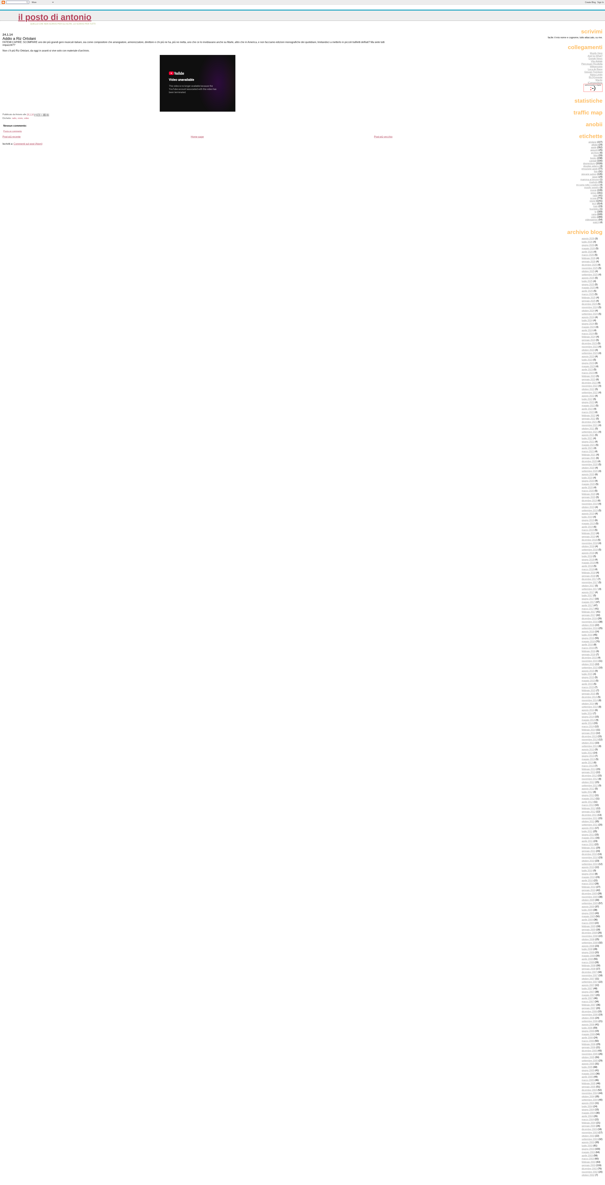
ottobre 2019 (588, 507)
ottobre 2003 (588, 1135)
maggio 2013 (588, 759)
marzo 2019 (588, 530)
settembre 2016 (590, 628)
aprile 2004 (587, 1116)
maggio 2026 (588, 248)
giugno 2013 (588, 756)
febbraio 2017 (589, 611)
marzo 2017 (588, 608)
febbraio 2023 (589, 376)
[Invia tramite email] (35, 115)
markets (593, 182)
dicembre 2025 (589, 264)
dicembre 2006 (589, 1011)
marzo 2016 (588, 648)
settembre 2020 (590, 471)
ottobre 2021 (588, 428)
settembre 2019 (590, 510)
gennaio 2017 (588, 615)
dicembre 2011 (589, 815)
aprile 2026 (587, 251)
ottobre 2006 (588, 1018)
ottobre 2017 (588, 585)
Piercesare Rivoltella (591, 64)
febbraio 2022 (589, 415)
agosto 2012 (588, 788)
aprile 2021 (587, 448)
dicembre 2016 (589, 618)
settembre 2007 (590, 981)
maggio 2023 (588, 366)
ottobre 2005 (588, 1057)
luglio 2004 (587, 1106)
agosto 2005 (588, 1063)
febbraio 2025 (589, 297)
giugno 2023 (588, 363)
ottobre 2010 (588, 860)
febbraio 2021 (589, 454)
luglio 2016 (587, 634)
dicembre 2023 (589, 343)
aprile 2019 (587, 526)
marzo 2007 (588, 1001)
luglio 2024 (587, 320)
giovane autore (588, 174)
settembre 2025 (590, 274)
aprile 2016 (587, 644)
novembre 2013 (590, 739)
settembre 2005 (590, 1060)
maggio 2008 (588, 955)
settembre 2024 (590, 314)
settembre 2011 (590, 824)
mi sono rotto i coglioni (587, 184)
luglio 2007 (587, 988)
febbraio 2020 (589, 494)
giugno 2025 (588, 284)
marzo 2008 (588, 962)
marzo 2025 (588, 294)
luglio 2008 (587, 949)
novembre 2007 (590, 975)
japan (595, 176)
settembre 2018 (590, 549)
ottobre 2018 (588, 546)
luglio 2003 (587, 1145)
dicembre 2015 (589, 657)
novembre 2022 (590, 386)
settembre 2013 (590, 746)
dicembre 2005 (589, 1050)
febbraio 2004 (589, 1122)
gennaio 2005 (588, 1086)
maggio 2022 (588, 405)
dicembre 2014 (589, 697)
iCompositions (595, 82)
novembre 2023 (590, 346)
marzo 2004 (588, 1119)
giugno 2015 (588, 677)
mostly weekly (591, 187)
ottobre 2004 (588, 1096)
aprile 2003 (587, 1155)
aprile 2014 (587, 723)
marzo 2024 (588, 333)
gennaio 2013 (588, 772)
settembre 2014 (590, 706)
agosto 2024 (588, 317)
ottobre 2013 (588, 742)
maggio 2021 (588, 445)
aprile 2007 (587, 998)
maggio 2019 (588, 523)
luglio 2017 (587, 595)
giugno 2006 (588, 1031)
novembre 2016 (590, 621)
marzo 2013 (588, 765)
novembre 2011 (590, 818)
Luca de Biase (595, 69)
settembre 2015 (590, 667)
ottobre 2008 (588, 939)
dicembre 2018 (589, 539)
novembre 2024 (590, 307)
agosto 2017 (588, 592)
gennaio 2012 (588, 811)
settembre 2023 (590, 353)
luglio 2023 (587, 359)
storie (20, 118)
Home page (197, 136)
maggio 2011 (588, 837)
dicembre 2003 (589, 1129)
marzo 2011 (588, 844)
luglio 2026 (587, 241)
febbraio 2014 (589, 729)
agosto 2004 (588, 1103)
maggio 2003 (588, 1152)
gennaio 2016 (588, 654)
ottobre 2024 (588, 310)
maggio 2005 (588, 1073)
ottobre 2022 (588, 389)
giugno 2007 (588, 991)
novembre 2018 (590, 543)
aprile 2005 (587, 1076)
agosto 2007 (588, 985)
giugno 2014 (588, 716)
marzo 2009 (588, 923)
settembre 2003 (590, 1139)
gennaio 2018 (588, 576)
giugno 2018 (588, 559)
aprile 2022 (587, 408)
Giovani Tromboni (593, 72)
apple (593, 147)
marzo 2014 (588, 726)
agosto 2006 (588, 1024)
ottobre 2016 (588, 625)
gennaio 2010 (588, 890)
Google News (595, 58)
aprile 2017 (587, 605)
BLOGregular (595, 77)
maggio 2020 (588, 484)
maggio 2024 (588, 327)
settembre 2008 (590, 942)
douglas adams (591, 166)
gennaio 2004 (588, 1126)
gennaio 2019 (588, 536)
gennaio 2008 (588, 968)
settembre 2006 (590, 1021)
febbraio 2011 (588, 847)
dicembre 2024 (589, 304)
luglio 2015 (587, 674)
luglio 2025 (587, 281)
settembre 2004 (590, 1099)
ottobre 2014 (588, 703)
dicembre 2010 (589, 854)
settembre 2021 (590, 431)
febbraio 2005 (589, 1083)
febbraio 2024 (589, 336)
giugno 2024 (588, 323)
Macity (599, 80)
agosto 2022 (588, 395)
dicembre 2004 (589, 1090)
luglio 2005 (587, 1067)
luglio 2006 (587, 1027)
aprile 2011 (587, 841)
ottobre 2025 (588, 271)
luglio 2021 (587, 438)
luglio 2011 (587, 831)
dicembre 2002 (589, 1168)
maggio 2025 (588, 287)
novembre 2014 (590, 700)
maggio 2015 (588, 680)
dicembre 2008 (589, 932)
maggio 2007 (588, 995)
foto (596, 171)
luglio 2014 (587, 713)
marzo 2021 (588, 451)
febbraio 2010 (589, 887)
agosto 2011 (588, 828)
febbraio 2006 (589, 1044)
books (593, 158)
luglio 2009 (587, 910)
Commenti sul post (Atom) (28, 143)
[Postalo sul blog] (38, 115)
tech (594, 203)
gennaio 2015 (588, 693)
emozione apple (590, 168)
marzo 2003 (588, 1158)
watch (596, 222)
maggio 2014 (588, 720)
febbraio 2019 (589, 533)
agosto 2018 (588, 553)
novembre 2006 (590, 1014)
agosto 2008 (588, 946)
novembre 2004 (590, 1093)
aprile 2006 (587, 1037)
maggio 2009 (588, 916)
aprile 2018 (587, 566)
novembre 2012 (590, 779)
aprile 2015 (587, 684)
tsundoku (594, 209)
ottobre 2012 (588, 782)
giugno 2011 (588, 834)
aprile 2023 (587, 369)
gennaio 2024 (588, 340)
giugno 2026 (588, 245)
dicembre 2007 (589, 972)
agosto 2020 (588, 474)
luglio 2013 (587, 752)
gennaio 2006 (588, 1047)
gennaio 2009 (588, 929)
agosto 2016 (588, 631)
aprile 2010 (587, 880)
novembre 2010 (590, 857)
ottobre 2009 (588, 900)
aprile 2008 (587, 959)
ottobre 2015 (588, 664)
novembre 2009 (590, 896)
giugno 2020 (588, 480)
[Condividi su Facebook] (44, 115)
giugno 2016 (588, 638)
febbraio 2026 (589, 258)
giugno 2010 (588, 873)
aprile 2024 (587, 330)
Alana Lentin (596, 74)
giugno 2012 (588, 795)
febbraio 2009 (589, 926)
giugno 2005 (588, 1070)
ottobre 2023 (588, 350)
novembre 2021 (590, 425)
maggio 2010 (588, 877)
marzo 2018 (588, 569)
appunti (594, 150)
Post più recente (12, 136)
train (595, 206)
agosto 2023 (588, 356)
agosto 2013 (588, 749)
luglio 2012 (587, 792)
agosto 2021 (588, 435)
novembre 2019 (590, 503)
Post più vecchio (383, 136)
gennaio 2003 (588, 1165)
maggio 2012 (588, 798)
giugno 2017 (588, 598)
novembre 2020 (590, 464)
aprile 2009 (587, 919)
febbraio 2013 (589, 769)
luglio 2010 (587, 870)
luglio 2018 (587, 556)
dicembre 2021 (589, 422)
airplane (592, 142)
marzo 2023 (588, 372)
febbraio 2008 (589, 965)
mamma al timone (589, 179)
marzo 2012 (588, 805)
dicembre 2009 (589, 893)
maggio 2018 (588, 562)
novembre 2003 (590, 1132)
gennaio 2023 (588, 379)
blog (595, 155)
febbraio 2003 (589, 1162)
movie (593, 190)
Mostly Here (596, 53)
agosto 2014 (588, 710)
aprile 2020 (587, 487)
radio (14, 118)
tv (595, 211)
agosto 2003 (588, 1142)
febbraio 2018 (589, 572)
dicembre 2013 (589, 736)
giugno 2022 (588, 402)
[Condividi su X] (41, 115)
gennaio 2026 (588, 261)
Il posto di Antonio (54, 17)
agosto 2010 (588, 867)
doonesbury (589, 163)
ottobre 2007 (588, 978)
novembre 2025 (590, 268)
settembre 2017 (590, 589)
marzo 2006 (588, 1041)
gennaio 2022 (588, 418)
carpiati (592, 160)
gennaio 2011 (588, 851)
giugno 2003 (588, 1149)
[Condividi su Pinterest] (47, 115)
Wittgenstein (596, 66)
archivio (595, 152)
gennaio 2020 (588, 497)
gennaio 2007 (588, 1008)
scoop (593, 198)
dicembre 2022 (589, 382)
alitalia (594, 144)
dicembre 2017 (589, 579)
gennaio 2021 (588, 458)
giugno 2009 (588, 913)
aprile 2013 (587, 762)
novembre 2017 (590, 582)
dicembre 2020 (589, 461)
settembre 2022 (590, 392)
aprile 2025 (587, 291)
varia (593, 214)
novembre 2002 (590, 1172)
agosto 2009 (588, 906)
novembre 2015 (590, 661)
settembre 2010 (590, 864)
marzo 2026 (588, 255)
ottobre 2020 (588, 467)
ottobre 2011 (588, 821)
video (26, 118)
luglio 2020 (587, 477)
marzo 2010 (588, 883)
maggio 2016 (588, 641)
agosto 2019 (588, 513)
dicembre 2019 (589, 500)
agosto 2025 (588, 277)
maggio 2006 (588, 1034)
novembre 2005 (590, 1054)
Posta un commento (12, 131)
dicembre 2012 (589, 775)
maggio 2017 (588, 602)
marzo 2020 (588, 490)
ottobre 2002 (588, 1175)
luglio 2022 (587, 399)
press (593, 192)
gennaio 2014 (588, 733)
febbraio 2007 (589, 1004)
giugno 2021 (588, 441)
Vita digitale (596, 61)
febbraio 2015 (589, 690)
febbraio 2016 (589, 651)
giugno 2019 (588, 520)
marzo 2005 (588, 1080)
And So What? (595, 55)
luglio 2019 (587, 517)
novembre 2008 (590, 936)
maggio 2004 (588, 1112)
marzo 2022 (588, 412)
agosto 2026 (588, 238)
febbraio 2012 (589, 808)
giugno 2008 (588, 952)
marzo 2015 (588, 687)
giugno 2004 (588, 1109)
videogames (591, 219)
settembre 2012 (590, 785)
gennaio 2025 (588, 300)
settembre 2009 (590, 903)
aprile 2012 (587, 801)
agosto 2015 (588, 670)
